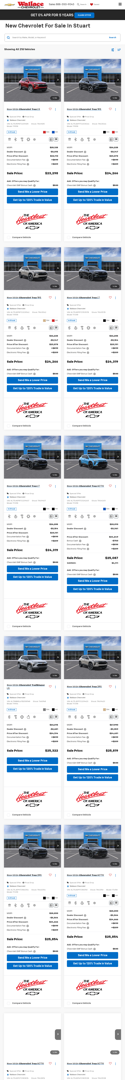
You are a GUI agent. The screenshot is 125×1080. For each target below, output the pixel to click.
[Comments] (51, 139)
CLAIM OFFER (84, 15)
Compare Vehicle (21, 237)
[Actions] (55, 109)
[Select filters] (113, 49)
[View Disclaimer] (34, 139)
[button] (58, 80)
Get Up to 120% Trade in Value (32, 200)
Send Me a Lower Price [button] (32, 192)
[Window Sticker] (56, 139)
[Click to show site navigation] (120, 4)
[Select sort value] (118, 49)
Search (112, 38)
